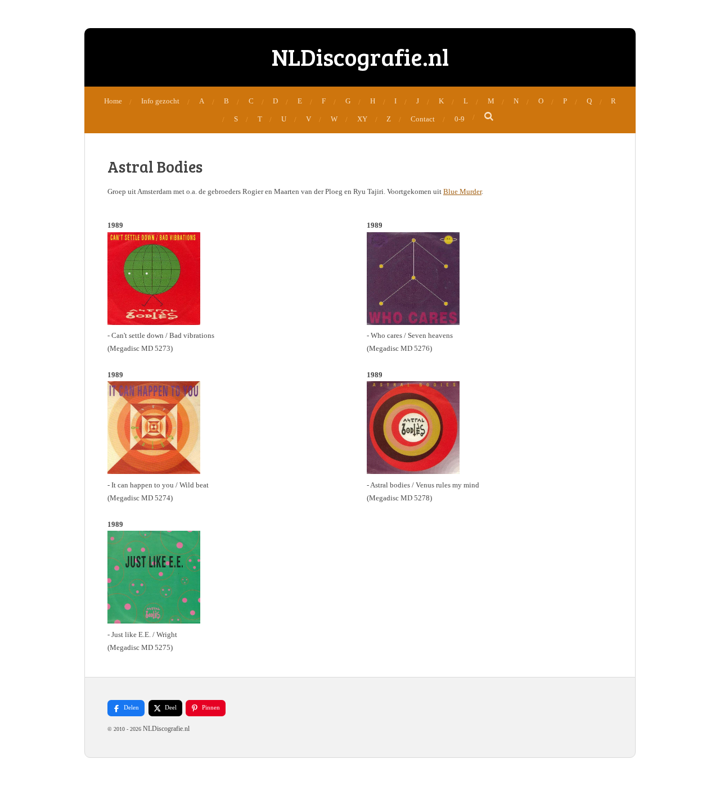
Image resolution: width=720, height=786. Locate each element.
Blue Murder (462, 191)
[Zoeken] (489, 117)
